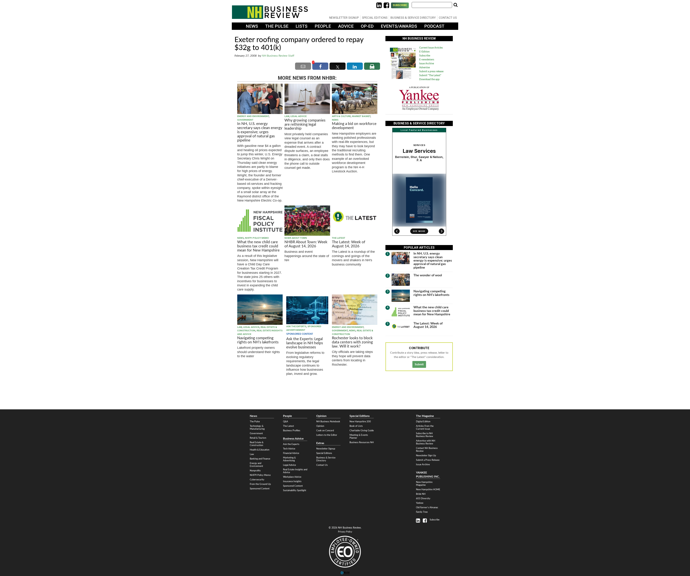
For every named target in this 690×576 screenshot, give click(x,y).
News (252, 26)
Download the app (429, 79)
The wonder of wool (427, 275)
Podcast (434, 26)
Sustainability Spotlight (294, 490)
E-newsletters (426, 59)
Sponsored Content (260, 488)
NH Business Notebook (328, 421)
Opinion (320, 426)
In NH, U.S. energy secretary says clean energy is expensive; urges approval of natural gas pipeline (259, 132)
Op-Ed (367, 26)
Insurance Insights (292, 481)
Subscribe (400, 5)
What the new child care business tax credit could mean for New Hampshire (258, 246)
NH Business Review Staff (278, 55)
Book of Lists (356, 426)
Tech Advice (289, 448)
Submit (419, 364)
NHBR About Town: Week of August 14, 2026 (305, 244)
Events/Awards (399, 26)
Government (245, 119)
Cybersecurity (257, 479)
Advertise (424, 67)
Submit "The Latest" (430, 75)
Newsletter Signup (344, 17)
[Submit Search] (455, 5)
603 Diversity (423, 498)
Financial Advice (291, 453)
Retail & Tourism (258, 438)
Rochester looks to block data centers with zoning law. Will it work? (352, 342)
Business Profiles (291, 430)
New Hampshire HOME (428, 489)
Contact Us (448, 17)
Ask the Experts (296, 326)
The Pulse (276, 26)
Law (286, 116)
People (323, 26)
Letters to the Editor (326, 435)
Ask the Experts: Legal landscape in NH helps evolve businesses (304, 343)
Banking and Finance (260, 459)
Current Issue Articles (431, 48)
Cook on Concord (325, 430)
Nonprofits (255, 470)
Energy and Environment (253, 116)
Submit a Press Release (428, 460)
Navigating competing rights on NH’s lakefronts (258, 340)
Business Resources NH (361, 442)
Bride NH (421, 494)
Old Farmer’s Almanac (427, 507)
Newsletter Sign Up (426, 455)
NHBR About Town (295, 238)
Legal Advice (298, 116)
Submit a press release (431, 71)
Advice (346, 26)
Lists (301, 26)
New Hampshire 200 (360, 421)
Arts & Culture (341, 116)
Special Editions (374, 17)
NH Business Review (270, 12)
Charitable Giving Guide (361, 430)
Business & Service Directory (413, 17)
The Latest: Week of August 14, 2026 (348, 244)
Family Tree (422, 512)
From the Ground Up (260, 484)
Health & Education (259, 450)
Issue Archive (426, 63)
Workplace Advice (292, 477)
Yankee (419, 503)
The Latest (338, 238)
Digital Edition (423, 421)
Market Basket (361, 116)
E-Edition (424, 52)
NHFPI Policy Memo (257, 238)
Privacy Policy (345, 532)
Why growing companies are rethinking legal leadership (304, 124)
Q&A (285, 421)
